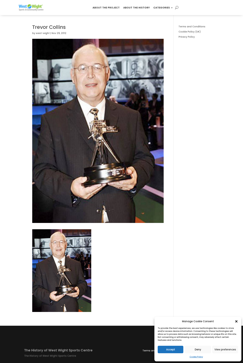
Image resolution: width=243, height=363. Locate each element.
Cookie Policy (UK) (190, 31)
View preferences (225, 349)
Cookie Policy (196, 356)
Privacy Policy (187, 36)
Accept (170, 349)
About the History (136, 7)
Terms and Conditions (192, 26)
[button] (236, 321)
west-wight (43, 33)
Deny (198, 349)
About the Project (106, 7)
